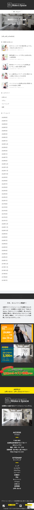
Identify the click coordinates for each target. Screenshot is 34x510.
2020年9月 (4, 234)
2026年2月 (4, 137)
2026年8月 (4, 117)
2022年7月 (4, 184)
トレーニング (5, 104)
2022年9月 (4, 177)
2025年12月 (5, 144)
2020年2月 (4, 257)
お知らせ (4, 97)
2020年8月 (4, 237)
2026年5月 (4, 127)
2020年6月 (4, 244)
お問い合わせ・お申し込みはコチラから (17, 391)
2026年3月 (4, 134)
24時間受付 (28, 504)
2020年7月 (4, 240)
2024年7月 (4, 157)
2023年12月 (5, 164)
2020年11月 (5, 227)
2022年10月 (5, 174)
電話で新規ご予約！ (11, 507)
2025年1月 (4, 154)
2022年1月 (4, 200)
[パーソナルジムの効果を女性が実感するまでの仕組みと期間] (5, 85)
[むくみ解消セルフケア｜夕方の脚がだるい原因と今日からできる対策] (5, 76)
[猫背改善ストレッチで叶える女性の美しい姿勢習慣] (5, 57)
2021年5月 (4, 207)
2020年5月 (4, 247)
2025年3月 (4, 151)
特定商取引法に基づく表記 (22, 501)
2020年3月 (4, 254)
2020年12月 (5, 224)
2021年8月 (4, 204)
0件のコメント (21, 50)
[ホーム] (9, 24)
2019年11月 (5, 267)
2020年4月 (4, 250)
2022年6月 (4, 187)
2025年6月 (4, 147)
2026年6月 (4, 124)
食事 (3, 107)
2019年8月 (4, 277)
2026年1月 (4, 141)
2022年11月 (5, 170)
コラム (3, 100)
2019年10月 (5, 270)
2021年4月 (4, 210)
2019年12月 (5, 264)
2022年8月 (4, 180)
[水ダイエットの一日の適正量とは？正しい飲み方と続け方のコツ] (5, 48)
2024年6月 (4, 160)
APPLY (17, 389)
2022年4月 (4, 190)
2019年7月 (4, 280)
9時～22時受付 (12, 504)
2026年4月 (4, 131)
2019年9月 (4, 274)
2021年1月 (4, 220)
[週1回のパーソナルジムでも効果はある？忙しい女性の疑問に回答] (5, 66)
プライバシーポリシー (7, 501)
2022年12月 (5, 167)
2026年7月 (4, 121)
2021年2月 (4, 217)
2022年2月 (4, 197)
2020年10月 (5, 230)
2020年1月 (4, 260)
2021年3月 (4, 214)
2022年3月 (4, 194)
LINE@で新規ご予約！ (28, 507)
